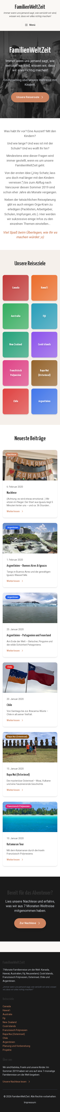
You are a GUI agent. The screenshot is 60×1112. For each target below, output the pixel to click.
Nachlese (11, 492)
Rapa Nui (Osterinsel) (18, 774)
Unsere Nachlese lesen (14, 1081)
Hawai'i (6, 1010)
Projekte (7, 1050)
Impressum (30, 1102)
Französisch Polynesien (15, 1030)
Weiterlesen (13, 511)
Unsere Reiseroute (27, 97)
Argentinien (9, 1042)
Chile (9, 705)
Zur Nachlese (28, 923)
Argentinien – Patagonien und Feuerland (29, 635)
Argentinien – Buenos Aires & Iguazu (27, 565)
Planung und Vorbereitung (16, 1046)
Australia (7, 1014)
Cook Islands (9, 1026)
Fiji (4, 1018)
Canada (7, 1006)
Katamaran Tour (15, 844)
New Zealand (9, 1022)
